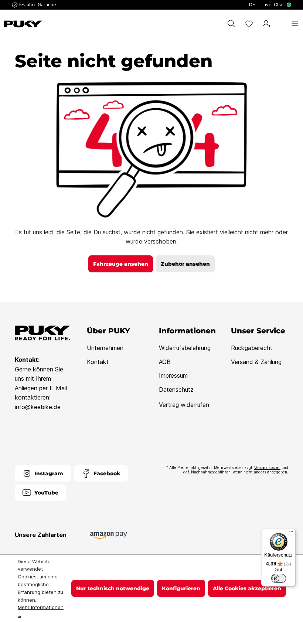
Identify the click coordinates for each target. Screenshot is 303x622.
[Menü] (295, 24)
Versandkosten (267, 467)
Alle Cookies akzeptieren (247, 588)
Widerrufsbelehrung (185, 347)
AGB (165, 362)
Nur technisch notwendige (112, 588)
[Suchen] (231, 24)
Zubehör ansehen (185, 264)
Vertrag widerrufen (184, 404)
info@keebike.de (38, 407)
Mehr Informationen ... (41, 611)
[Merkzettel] (249, 24)
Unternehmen (105, 347)
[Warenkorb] (280, 23)
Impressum (173, 375)
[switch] (278, 578)
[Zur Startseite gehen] (23, 24)
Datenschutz (176, 389)
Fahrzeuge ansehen (120, 264)
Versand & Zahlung (256, 362)
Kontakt (98, 362)
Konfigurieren (181, 588)
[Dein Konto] (267, 24)
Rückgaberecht (251, 347)
